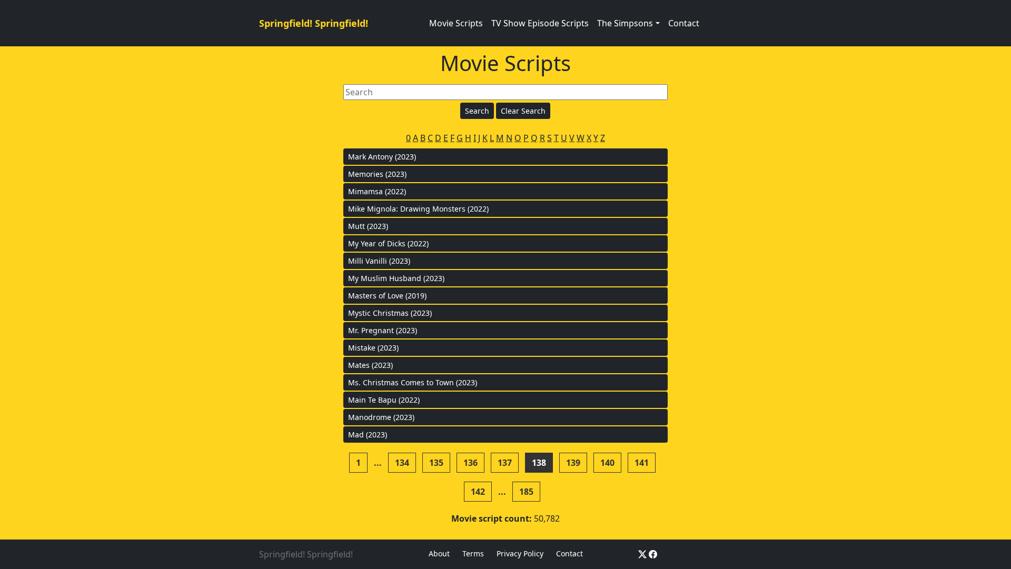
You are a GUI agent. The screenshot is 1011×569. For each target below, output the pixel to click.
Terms (473, 553)
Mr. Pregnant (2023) (382, 330)
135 (436, 462)
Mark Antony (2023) (382, 157)
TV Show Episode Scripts (540, 23)
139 (573, 462)
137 (505, 462)
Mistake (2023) (373, 348)
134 (402, 462)
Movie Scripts (456, 23)
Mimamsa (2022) (377, 191)
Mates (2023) (370, 365)
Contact (683, 23)
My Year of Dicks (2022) (388, 243)
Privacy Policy (520, 553)
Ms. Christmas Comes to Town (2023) (412, 382)
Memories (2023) (377, 174)
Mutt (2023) (368, 226)
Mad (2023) (367, 435)
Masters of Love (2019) (387, 296)
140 (607, 462)
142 (478, 491)
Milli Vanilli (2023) (379, 261)
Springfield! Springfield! (313, 23)
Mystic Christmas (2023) (390, 313)
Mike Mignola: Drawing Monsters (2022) (418, 209)
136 (470, 462)
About (439, 553)
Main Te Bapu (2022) (384, 400)
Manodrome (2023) (381, 417)
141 (642, 462)
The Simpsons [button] (625, 23)
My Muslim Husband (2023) (396, 278)
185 (526, 491)
